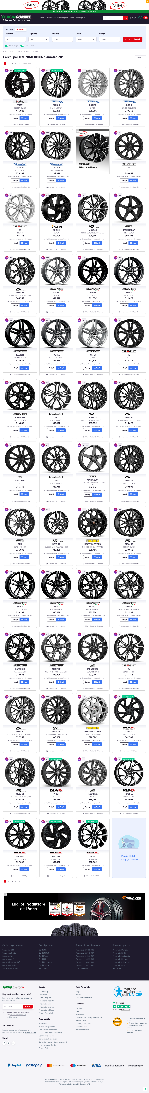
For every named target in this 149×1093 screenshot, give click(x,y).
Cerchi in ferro (29, 46)
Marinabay (129, 229)
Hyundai (20, 51)
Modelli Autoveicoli (46, 1013)
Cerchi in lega (13, 46)
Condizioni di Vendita (46, 1035)
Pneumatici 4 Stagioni (47, 1010)
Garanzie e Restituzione (48, 1029)
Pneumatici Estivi (45, 1003)
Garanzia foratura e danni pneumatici (53, 1042)
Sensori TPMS (81, 1020)
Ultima (17, 63)
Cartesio (20, 417)
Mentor (56, 669)
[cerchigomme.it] (19, 18)
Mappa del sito (81, 1026)
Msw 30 (129, 417)
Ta (20, 229)
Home (5, 51)
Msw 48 (93, 229)
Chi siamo (79, 1008)
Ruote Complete (62, 17)
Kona (27, 51)
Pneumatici (50, 17)
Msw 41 (20, 292)
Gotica (92, 105)
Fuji (20, 544)
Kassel (129, 731)
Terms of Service (91, 1082)
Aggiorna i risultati (132, 39)
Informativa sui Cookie (47, 1045)
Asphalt (20, 856)
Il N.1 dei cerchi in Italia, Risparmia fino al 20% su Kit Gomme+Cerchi (74, 11)
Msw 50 (129, 544)
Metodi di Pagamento (47, 1026)
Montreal (20, 480)
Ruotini (71, 17)
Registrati (79, 991)
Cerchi (42, 17)
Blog (77, 1011)
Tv (129, 354)
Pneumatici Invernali (46, 1007)
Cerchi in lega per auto (12, 945)
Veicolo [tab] (11, 29)
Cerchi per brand (46, 945)
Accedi (78, 994)
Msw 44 (56, 731)
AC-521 (56, 229)
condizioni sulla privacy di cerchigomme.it (16, 1016)
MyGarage (79, 17)
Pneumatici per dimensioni (88, 945)
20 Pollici (35, 51)
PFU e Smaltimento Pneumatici (50, 1032)
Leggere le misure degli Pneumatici (89, 1017)
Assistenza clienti (82, 1029)
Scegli (56, 39)
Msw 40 (56, 544)
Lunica (92, 606)
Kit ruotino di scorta (46, 1000)
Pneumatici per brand (122, 945)
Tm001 (20, 105)
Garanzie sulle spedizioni (48, 1039)
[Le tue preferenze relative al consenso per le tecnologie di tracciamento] (145, 1089)
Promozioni (80, 1014)
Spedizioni (43, 1023)
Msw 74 (93, 417)
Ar (129, 167)
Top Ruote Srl (74, 1084)
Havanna (93, 793)
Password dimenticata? (84, 997)
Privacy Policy (44, 1048)
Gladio (56, 105)
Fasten (20, 354)
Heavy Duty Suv (92, 544)
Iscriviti (27, 1006)
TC (89, 1084)
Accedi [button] (134, 18)
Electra (56, 856)
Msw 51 (20, 793)
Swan (56, 292)
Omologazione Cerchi (83, 1023)
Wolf (56, 793)
